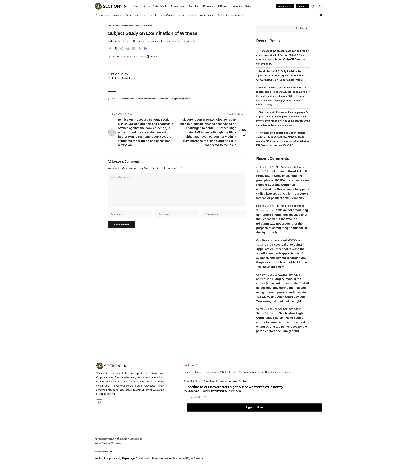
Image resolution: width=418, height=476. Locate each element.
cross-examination (146, 99)
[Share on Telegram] (127, 48)
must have (104, 15)
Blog (116, 26)
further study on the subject (231, 15)
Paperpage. (128, 458)
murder (181, 15)
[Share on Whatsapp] (122, 48)
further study (132, 15)
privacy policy (219, 390)
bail (144, 15)
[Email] (133, 48)
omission (163, 99)
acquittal (117, 15)
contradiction (128, 99)
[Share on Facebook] (110, 48)
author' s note (207, 15)
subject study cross (181, 99)
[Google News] (321, 15)
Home (110, 26)
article (193, 15)
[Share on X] (116, 48)
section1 (116, 56)
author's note (167, 15)
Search (303, 28)
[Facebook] (317, 15)
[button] (312, 6)
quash (153, 15)
